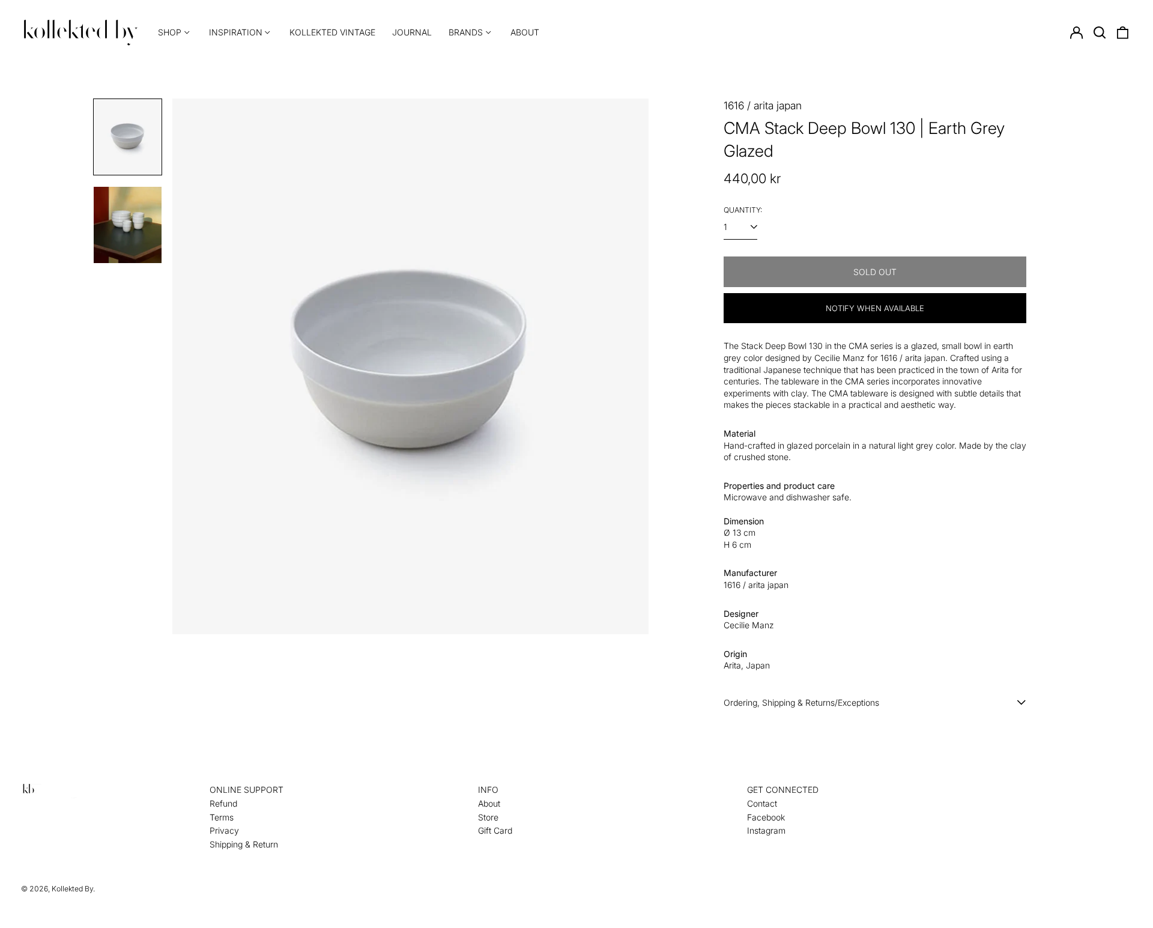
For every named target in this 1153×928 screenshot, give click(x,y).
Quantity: (743, 209)
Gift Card (495, 830)
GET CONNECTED (783, 789)
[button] (1099, 32)
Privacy (224, 830)
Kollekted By (72, 888)
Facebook (766, 817)
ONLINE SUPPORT (246, 789)
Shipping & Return (244, 844)
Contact (762, 803)
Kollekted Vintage (332, 32)
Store (488, 817)
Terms (222, 817)
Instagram (766, 830)
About (524, 32)
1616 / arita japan (763, 105)
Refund (223, 803)
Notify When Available (875, 308)
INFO (488, 789)
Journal (412, 32)
